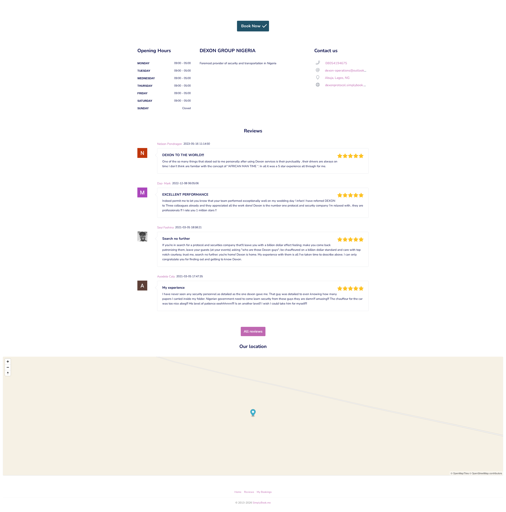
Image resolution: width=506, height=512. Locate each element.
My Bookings (264, 492)
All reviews (253, 331)
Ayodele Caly (166, 276)
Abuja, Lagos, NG (337, 78)
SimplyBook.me (262, 502)
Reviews (249, 492)
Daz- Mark (164, 183)
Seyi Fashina (165, 227)
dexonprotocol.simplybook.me (346, 85)
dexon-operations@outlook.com (348, 70)
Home (237, 492)
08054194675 (336, 63)
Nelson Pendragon (169, 144)
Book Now (251, 26)
